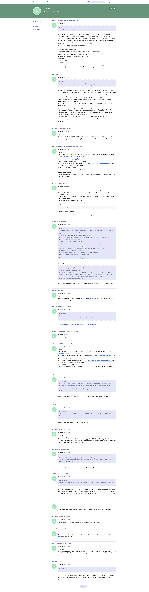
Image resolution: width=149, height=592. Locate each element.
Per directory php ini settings (60, 183)
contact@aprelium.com (93, 298)
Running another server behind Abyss (62, 128)
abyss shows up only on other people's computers (64, 529)
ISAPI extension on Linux (59, 502)
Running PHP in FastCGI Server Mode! (62, 429)
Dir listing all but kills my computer (61, 449)
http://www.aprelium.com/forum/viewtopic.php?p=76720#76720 (78, 324)
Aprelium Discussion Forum (42, 2)
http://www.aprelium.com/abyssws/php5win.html (98, 163)
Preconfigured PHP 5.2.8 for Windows (62, 306)
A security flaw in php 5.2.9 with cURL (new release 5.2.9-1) (66, 331)
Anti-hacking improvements (59, 221)
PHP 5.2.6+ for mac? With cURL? (60, 473)
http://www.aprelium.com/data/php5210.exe (70, 160)
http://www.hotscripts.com (65, 398)
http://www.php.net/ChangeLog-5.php (73, 156)
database (55, 375)
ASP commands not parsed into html (61, 516)
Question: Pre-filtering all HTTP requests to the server (65, 20)
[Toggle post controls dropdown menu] (114, 69)
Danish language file (58, 290)
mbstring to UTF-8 (57, 561)
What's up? (55, 74)
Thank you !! (56, 405)
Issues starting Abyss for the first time (62, 543)
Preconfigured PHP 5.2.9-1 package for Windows (64, 343)
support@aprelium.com (64, 118)
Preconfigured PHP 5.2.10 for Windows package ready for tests (67, 146)
